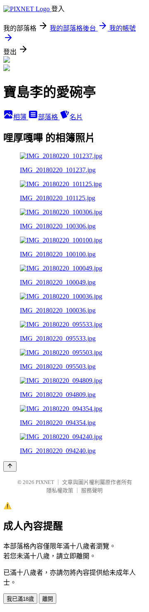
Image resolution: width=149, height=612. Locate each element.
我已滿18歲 (20, 599)
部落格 (49, 117)
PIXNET (45, 482)
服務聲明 (92, 490)
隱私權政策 (59, 490)
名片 (76, 117)
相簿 (20, 117)
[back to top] (10, 466)
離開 (47, 599)
